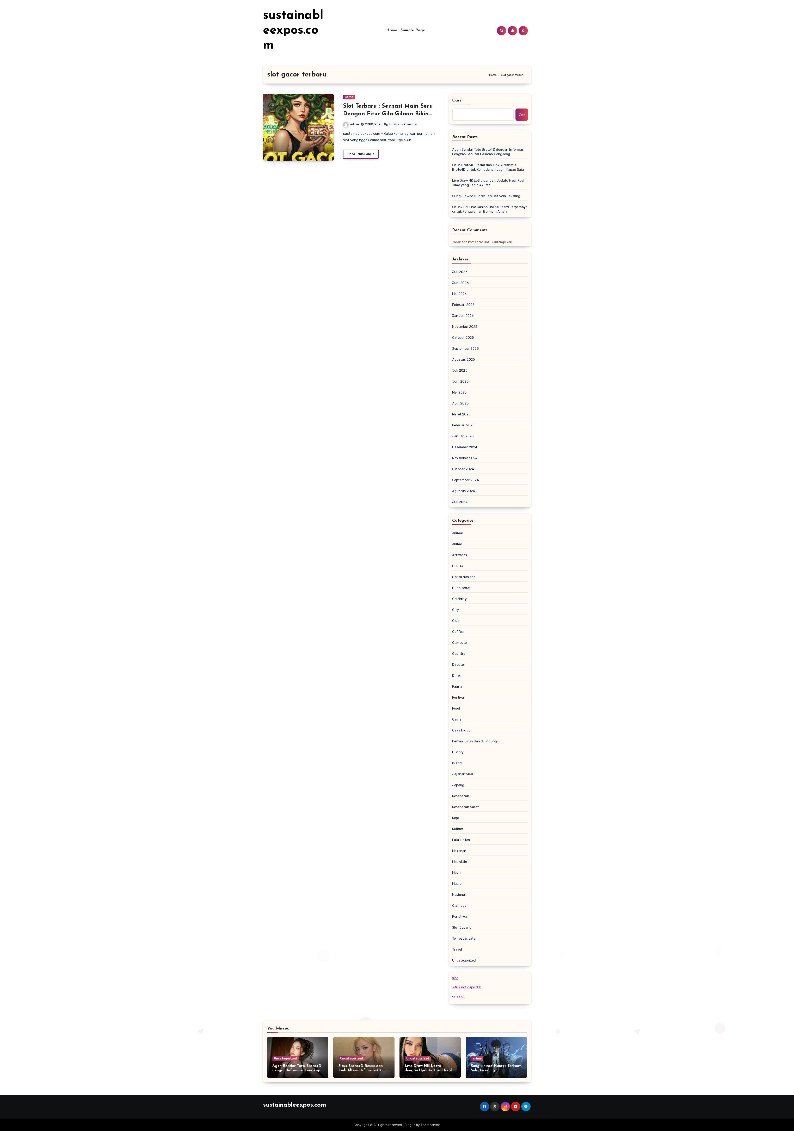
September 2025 (465, 349)
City (455, 610)
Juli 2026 (460, 272)
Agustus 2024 (463, 491)
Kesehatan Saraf (465, 807)
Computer (460, 643)
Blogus (409, 1125)
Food (456, 708)
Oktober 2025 (463, 338)
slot (455, 978)
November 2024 (465, 458)
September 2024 (465, 480)
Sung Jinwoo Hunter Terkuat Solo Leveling (486, 196)
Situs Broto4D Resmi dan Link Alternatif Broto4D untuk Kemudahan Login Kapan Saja (488, 167)
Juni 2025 (460, 381)
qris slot (458, 996)
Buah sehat (461, 588)
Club (455, 621)
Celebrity (459, 599)
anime (457, 544)
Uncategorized (464, 960)
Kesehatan (460, 796)
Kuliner (457, 829)
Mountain (459, 862)
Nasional (459, 895)
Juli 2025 (459, 370)
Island (457, 763)
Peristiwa (459, 917)
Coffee (458, 632)
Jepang (458, 785)
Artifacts (459, 555)
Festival (458, 697)
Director (458, 665)
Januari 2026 (463, 316)
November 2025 (464, 327)
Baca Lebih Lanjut (361, 154)
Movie (456, 873)
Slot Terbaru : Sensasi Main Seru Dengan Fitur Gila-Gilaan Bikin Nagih (388, 113)
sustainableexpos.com (293, 31)
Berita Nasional (464, 577)
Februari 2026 (463, 305)
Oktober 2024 (463, 469)
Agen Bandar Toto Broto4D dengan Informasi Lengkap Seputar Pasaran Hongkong (488, 152)
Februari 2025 (463, 425)
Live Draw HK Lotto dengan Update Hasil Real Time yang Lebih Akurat (488, 183)
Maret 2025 (461, 414)
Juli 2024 (460, 502)
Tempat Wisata (464, 938)
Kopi (455, 818)
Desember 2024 (464, 447)
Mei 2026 (459, 294)
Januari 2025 (463, 436)
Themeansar (430, 1125)
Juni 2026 (460, 283)
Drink (456, 676)
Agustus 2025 (463, 359)
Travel (457, 949)
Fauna (457, 686)
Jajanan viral (462, 774)
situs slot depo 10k (466, 987)
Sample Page (413, 30)
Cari (456, 100)
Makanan (459, 851)
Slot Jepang (461, 927)
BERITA (458, 566)
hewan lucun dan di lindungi (475, 741)
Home (391, 30)
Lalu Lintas (461, 840)
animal (457, 533)
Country (458, 654)
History (458, 752)
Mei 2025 (459, 392)
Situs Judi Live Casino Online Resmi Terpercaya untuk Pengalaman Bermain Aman (489, 209)
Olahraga (459, 906)
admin (354, 124)
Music (456, 884)
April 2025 (460, 403)
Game (349, 97)
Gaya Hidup (461, 730)
